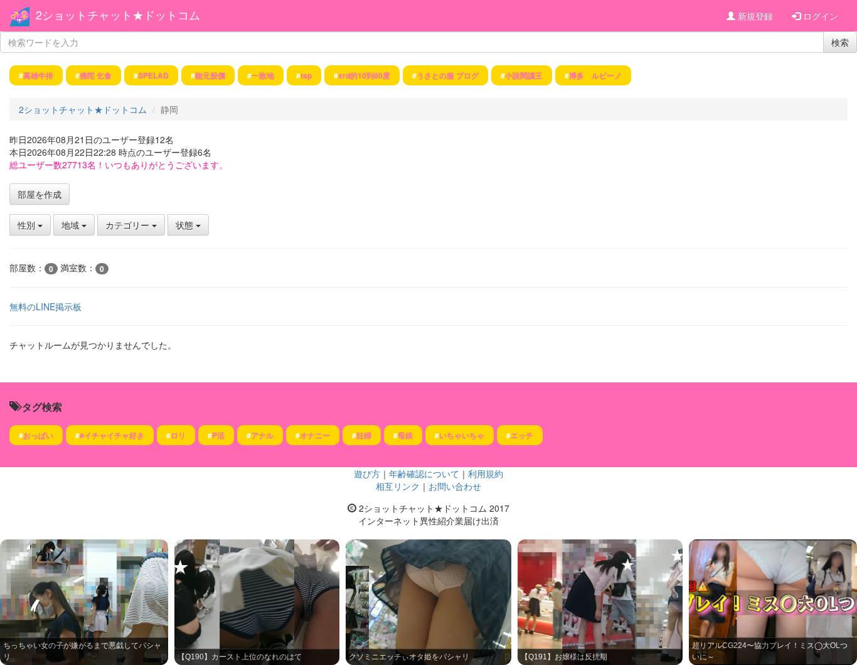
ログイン (819, 15)
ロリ (178, 435)
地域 (71, 225)
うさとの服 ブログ (448, 75)
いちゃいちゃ (461, 435)
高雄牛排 (38, 75)
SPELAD (153, 75)
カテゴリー (128, 225)
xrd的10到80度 (364, 75)
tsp (306, 75)
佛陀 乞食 (96, 75)
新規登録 (754, 15)
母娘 (405, 435)
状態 (186, 225)
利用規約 (485, 473)
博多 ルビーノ (595, 75)
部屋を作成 (39, 194)
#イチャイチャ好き (112, 435)
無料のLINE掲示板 (45, 306)
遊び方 (367, 473)
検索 (840, 42)
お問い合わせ (454, 486)
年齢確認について (424, 473)
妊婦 (363, 435)
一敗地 (263, 75)
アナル (262, 435)
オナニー (315, 435)
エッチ (522, 435)
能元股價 (210, 75)
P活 (218, 435)
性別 (28, 225)
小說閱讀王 (524, 75)
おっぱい (38, 435)
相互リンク (398, 486)
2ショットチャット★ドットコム (118, 14)
